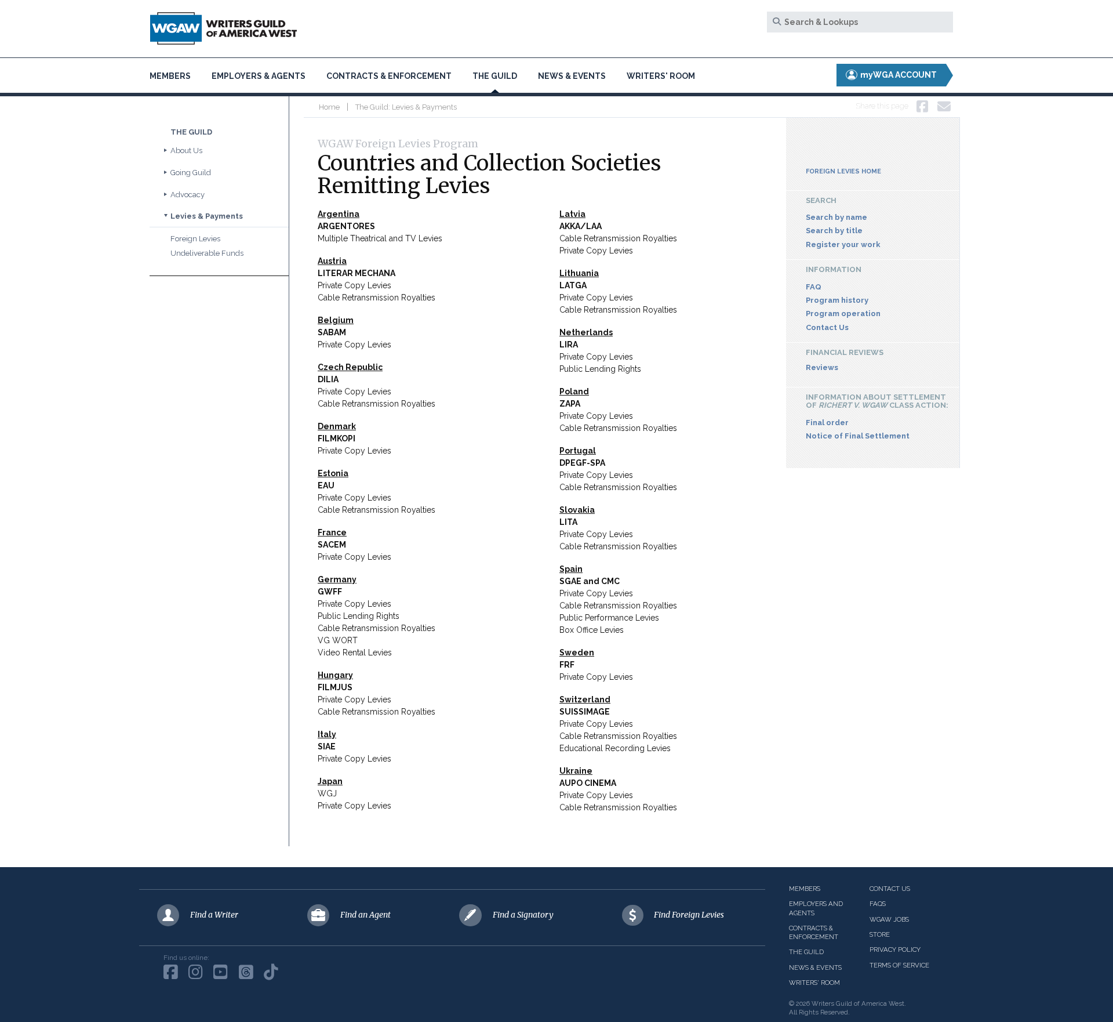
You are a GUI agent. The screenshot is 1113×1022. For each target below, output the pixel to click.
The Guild (494, 76)
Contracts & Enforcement (389, 76)
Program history (837, 300)
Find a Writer (214, 914)
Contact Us (827, 327)
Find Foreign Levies (689, 914)
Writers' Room (661, 76)
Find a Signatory (523, 914)
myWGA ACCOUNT (898, 74)
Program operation (843, 313)
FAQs (878, 904)
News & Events (572, 76)
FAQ (813, 286)
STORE (880, 934)
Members (170, 76)
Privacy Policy (895, 949)
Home (329, 107)
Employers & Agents (258, 76)
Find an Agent (365, 914)
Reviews (822, 367)
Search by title (834, 230)
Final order (827, 422)
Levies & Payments (206, 216)
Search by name (836, 217)
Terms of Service (899, 965)
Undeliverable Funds (206, 253)
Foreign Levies (195, 238)
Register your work (843, 244)
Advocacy (187, 194)
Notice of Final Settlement (858, 436)
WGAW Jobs (889, 919)
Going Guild (190, 172)
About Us (186, 150)
